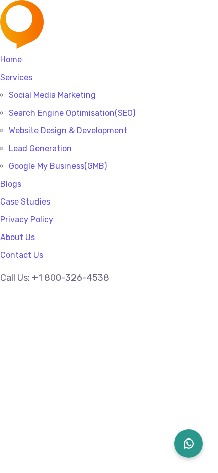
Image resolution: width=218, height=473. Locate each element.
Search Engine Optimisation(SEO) (72, 113)
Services (16, 77)
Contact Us (21, 255)
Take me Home (31, 434)
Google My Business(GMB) (58, 166)
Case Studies (25, 202)
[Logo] (75, 6)
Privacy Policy (26, 219)
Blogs (10, 184)
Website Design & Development (68, 131)
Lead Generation (40, 148)
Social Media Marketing (52, 95)
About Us (17, 237)
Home (11, 59)
